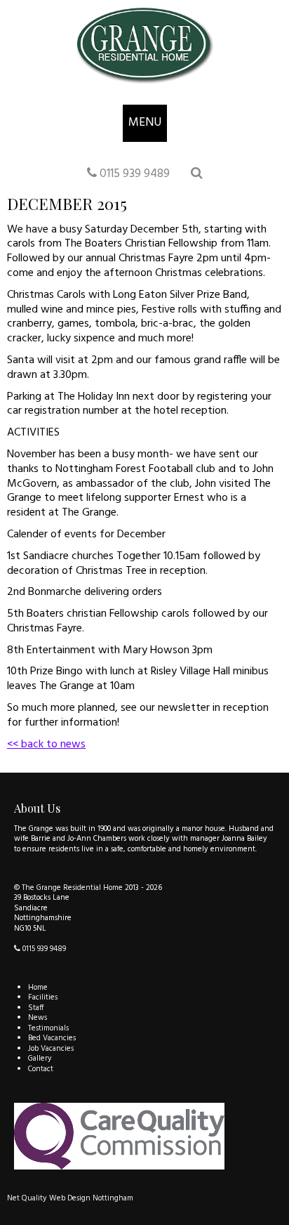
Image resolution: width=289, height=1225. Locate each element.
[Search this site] (196, 174)
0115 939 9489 (133, 174)
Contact (40, 1069)
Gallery (40, 1058)
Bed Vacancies (52, 1038)
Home (38, 987)
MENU (144, 122)
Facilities (43, 997)
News (37, 1017)
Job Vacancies (51, 1048)
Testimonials (48, 1028)
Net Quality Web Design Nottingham (70, 1198)
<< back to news (46, 744)
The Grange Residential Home (72, 888)
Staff (35, 1008)
